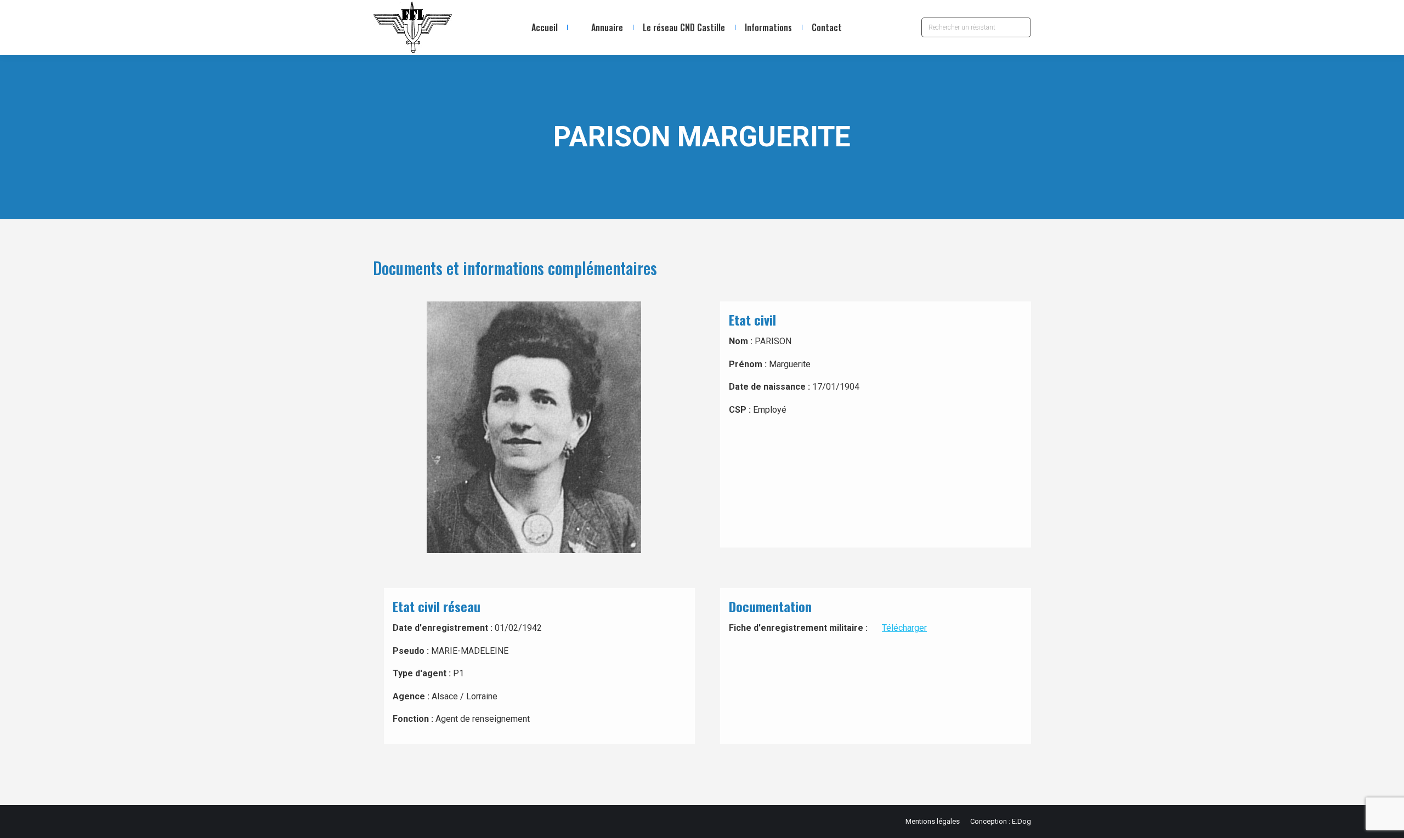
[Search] (1020, 27)
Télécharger (904, 628)
